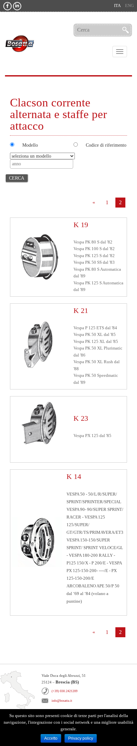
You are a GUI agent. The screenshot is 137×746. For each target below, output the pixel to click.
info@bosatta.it (62, 700)
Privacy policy (80, 738)
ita (117, 5)
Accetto (51, 738)
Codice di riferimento (106, 145)
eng (129, 5)
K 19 (80, 225)
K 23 (80, 418)
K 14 (74, 476)
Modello (30, 145)
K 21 (80, 310)
